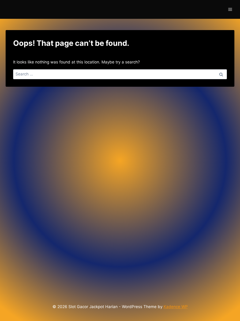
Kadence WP (176, 306)
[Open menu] (230, 9)
